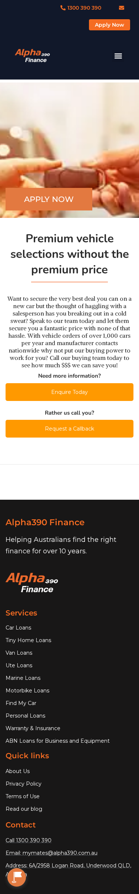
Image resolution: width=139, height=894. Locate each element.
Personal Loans (25, 715)
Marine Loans (23, 678)
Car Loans (18, 627)
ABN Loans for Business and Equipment (58, 741)
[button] (118, 56)
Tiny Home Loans (28, 640)
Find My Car (21, 703)
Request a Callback (69, 428)
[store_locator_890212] (16, 877)
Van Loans (19, 653)
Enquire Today (69, 392)
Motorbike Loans (27, 690)
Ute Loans (19, 665)
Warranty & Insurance (33, 728)
